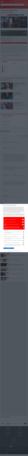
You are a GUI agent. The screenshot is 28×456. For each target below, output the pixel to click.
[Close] (26, 205)
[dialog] (14, 228)
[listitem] (14, 230)
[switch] (23, 219)
